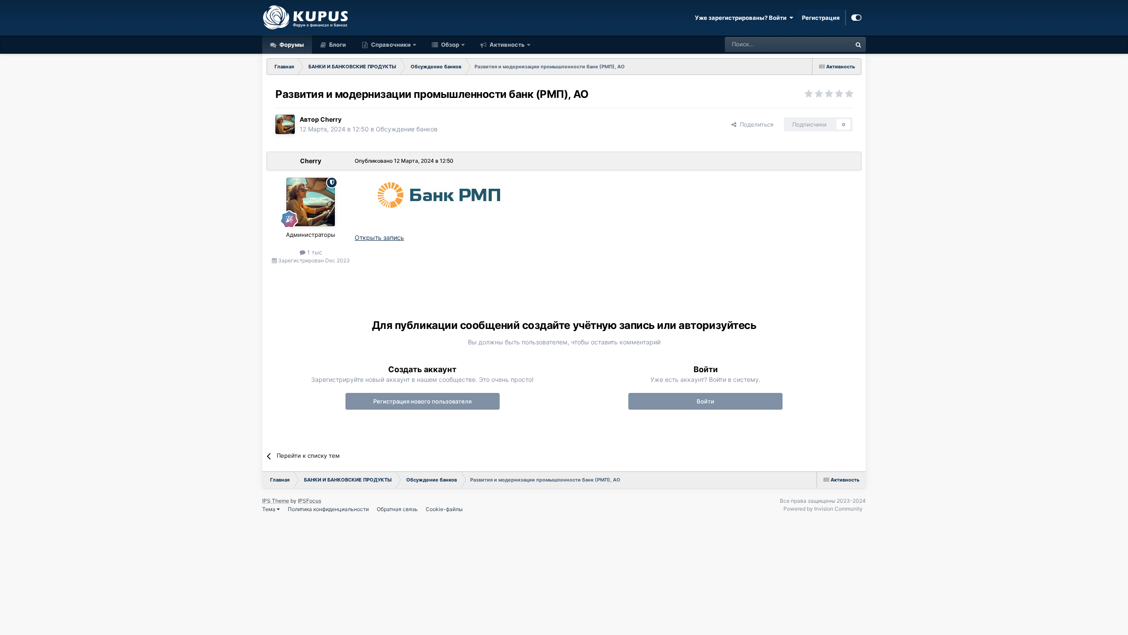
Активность (506, 44)
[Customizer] (856, 18)
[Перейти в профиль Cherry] (285, 124)
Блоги (337, 44)
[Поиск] (858, 44)
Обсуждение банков (407, 129)
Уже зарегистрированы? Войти (742, 17)
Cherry (330, 119)
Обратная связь (397, 509)
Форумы (291, 44)
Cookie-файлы (444, 509)
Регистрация (821, 17)
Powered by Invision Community (823, 508)
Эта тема (827, 44)
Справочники (391, 44)
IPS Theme (275, 500)
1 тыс (313, 252)
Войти (705, 401)
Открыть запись (379, 237)
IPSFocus (309, 500)
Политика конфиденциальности (328, 509)
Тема (269, 509)
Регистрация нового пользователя (422, 401)
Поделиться (754, 124)
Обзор (449, 44)
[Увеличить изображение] (437, 193)
